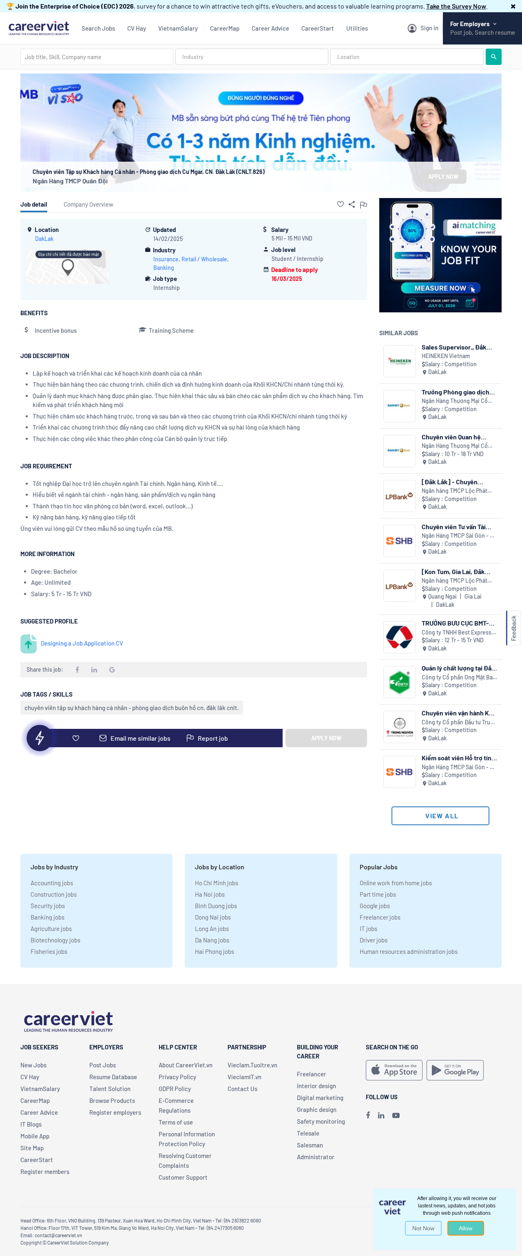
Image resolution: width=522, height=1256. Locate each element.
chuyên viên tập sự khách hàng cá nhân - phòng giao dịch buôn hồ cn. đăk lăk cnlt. (131, 707)
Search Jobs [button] (98, 28)
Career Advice (270, 28)
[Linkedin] (381, 1115)
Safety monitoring (321, 1121)
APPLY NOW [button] (443, 176)
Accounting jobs (52, 882)
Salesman (310, 1145)
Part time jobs (378, 894)
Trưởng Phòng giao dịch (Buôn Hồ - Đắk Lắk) (455, 392)
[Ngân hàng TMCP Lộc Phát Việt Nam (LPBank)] (399, 496)
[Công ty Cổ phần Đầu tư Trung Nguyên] (399, 727)
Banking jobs (47, 917)
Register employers (115, 1112)
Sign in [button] (429, 27)
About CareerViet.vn (185, 1065)
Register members (44, 1171)
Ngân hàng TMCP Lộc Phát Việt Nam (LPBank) (454, 491)
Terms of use (176, 1122)
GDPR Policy (175, 1088)
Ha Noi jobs (210, 894)
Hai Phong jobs (214, 951)
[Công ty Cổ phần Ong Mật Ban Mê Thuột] (399, 682)
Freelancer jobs (380, 917)
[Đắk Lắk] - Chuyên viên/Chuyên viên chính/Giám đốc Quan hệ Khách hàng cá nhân (457, 481)
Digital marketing (320, 1097)
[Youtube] (396, 1115)
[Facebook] (368, 1115)
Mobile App (34, 1136)
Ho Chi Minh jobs (216, 882)
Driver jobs (373, 940)
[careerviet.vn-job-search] (394, 1070)
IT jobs (368, 928)
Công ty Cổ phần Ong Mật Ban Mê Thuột (459, 677)
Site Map (32, 1147)
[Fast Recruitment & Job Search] (38, 27)
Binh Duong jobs (216, 905)
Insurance (166, 259)
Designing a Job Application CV (82, 643)
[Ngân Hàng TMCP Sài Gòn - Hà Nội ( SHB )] (399, 541)
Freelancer (311, 1074)
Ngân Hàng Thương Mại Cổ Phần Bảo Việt (455, 401)
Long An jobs (212, 928)
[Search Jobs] (494, 57)
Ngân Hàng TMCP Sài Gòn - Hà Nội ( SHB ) (459, 536)
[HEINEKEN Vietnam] (399, 361)
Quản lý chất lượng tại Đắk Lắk (458, 668)
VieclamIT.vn (244, 1076)
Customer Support (183, 1177)
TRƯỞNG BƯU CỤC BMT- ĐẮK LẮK (455, 623)
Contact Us (242, 1088)
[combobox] (96, 57)
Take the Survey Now (456, 6)
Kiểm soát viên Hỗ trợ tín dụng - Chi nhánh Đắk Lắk (458, 758)
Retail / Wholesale (204, 259)
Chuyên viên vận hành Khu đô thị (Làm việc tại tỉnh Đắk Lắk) (459, 713)
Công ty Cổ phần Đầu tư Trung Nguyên (459, 722)
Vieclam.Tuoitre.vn (252, 1065)
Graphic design (316, 1109)
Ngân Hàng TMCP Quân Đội (70, 181)
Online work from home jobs (396, 882)
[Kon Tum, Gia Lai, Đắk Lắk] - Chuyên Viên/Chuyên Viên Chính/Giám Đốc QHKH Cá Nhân (458, 571)
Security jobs (48, 905)
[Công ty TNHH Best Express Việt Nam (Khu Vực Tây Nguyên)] (399, 637)
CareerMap (224, 28)
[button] (513, 6)
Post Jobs (102, 1065)
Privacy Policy (177, 1076)
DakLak (44, 238)
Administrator (315, 1156)
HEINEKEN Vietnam (446, 355)
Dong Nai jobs (213, 917)
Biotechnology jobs (55, 940)
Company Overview (88, 204)
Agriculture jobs (51, 928)
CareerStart (317, 28)
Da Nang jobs (212, 940)
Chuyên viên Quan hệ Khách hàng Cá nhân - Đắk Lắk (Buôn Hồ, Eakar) (459, 437)
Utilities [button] (357, 28)
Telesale (308, 1133)
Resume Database (113, 1076)
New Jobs (33, 1065)
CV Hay (136, 28)
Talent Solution (109, 1088)
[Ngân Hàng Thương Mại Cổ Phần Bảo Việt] (399, 406)
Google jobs (375, 905)
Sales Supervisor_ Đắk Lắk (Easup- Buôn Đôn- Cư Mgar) (460, 347)
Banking (163, 267)
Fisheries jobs (49, 951)
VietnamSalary (178, 28)
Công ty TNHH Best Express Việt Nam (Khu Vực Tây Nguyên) (456, 633)
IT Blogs (31, 1124)
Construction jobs (54, 894)
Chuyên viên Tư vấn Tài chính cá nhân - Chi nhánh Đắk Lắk (458, 526)
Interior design (316, 1085)
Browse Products (112, 1100)
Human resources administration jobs (409, 951)
